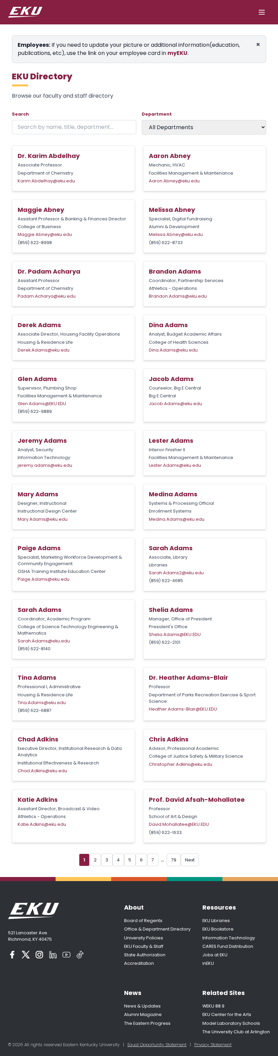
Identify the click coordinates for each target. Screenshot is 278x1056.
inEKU (208, 963)
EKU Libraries (216, 920)
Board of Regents (143, 920)
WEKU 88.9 (213, 1006)
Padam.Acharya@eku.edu (47, 296)
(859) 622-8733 (166, 242)
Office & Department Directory (157, 929)
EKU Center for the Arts (226, 1014)
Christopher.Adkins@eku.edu (180, 764)
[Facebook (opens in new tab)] (12, 955)
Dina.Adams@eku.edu (173, 350)
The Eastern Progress (147, 1023)
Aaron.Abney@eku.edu (174, 181)
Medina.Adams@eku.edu (176, 519)
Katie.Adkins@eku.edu (42, 824)
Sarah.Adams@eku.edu (44, 641)
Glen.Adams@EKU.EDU (42, 403)
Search (20, 114)
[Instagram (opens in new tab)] (39, 955)
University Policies (143, 938)
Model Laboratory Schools (231, 1023)
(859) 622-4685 (166, 580)
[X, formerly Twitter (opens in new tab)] (26, 955)
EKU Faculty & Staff (143, 946)
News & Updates (142, 1006)
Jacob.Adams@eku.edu (175, 403)
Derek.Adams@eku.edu (44, 350)
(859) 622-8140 (34, 649)
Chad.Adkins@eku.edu (42, 771)
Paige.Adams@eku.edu (44, 579)
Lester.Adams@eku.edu (175, 465)
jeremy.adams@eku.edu (45, 465)
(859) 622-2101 (164, 642)
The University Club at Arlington (236, 1032)
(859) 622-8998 (35, 242)
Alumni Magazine (143, 1014)
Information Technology (228, 938)
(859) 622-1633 (165, 832)
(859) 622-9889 (35, 411)
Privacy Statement (213, 1045)
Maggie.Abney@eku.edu (45, 234)
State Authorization (144, 955)
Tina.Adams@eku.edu (42, 702)
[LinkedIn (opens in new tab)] (53, 955)
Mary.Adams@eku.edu (42, 519)
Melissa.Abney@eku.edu (176, 234)
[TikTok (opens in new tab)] (80, 955)
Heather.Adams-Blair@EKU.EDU (183, 709)
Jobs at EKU (214, 955)
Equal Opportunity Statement (156, 1045)
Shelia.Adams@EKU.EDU (175, 634)
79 (173, 860)
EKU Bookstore (218, 929)
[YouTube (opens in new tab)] (66, 955)
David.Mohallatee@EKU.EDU (179, 824)
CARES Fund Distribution (227, 946)
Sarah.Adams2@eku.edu (176, 573)
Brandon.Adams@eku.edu (178, 296)
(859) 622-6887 (35, 710)
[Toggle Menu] (262, 12)
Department (157, 114)
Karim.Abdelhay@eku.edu (46, 181)
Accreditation (139, 963)
